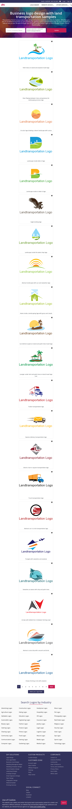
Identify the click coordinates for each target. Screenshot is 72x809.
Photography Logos (60, 716)
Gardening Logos (24, 743)
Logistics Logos (41, 732)
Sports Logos (58, 739)
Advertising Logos (6, 708)
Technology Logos (59, 743)
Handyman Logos (42, 708)
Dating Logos (23, 712)
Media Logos (40, 739)
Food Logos (22, 736)
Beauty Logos (5, 724)
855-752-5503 (54, 1)
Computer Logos (6, 743)
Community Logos (6, 736)
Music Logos (58, 708)
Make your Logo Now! (36, 691)
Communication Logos (8, 739)
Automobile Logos (6, 720)
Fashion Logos (23, 724)
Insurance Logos (42, 720)
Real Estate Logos (59, 720)
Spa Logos (57, 736)
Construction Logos (25, 708)
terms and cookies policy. (38, 807)
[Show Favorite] (60, 1)
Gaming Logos (23, 739)
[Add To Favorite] (52, 41)
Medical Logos (41, 743)
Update (56, 30)
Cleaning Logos (5, 732)
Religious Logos (59, 724)
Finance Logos (23, 728)
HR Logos (39, 716)
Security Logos (58, 728)
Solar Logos (57, 732)
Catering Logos (5, 728)
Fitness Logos (23, 732)
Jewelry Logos (41, 724)
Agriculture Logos (6, 712)
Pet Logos (57, 712)
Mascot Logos (41, 736)
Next (51, 687)
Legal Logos (40, 728)
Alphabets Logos (6, 716)
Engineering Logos (24, 720)
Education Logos (24, 716)
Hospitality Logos (42, 712)
